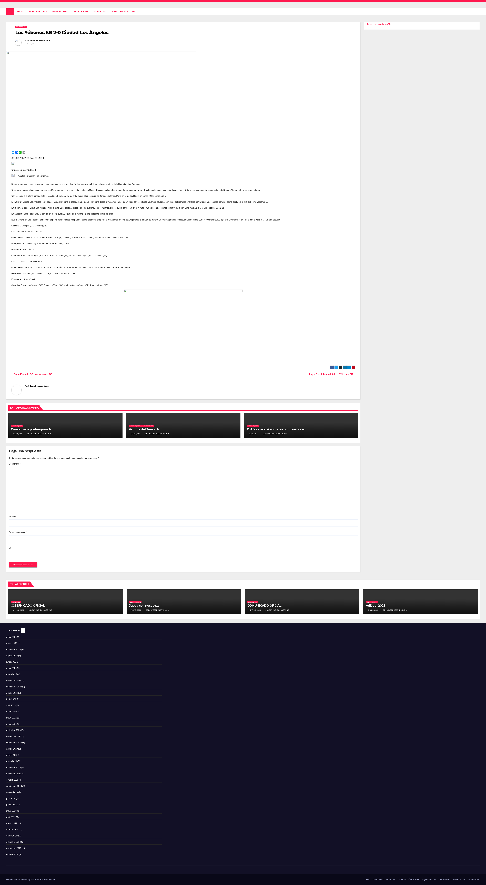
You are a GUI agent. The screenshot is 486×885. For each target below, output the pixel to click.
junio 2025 (11, 662)
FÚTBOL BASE (81, 11)
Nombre (13, 516)
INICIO (20, 11)
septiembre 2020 (14, 743)
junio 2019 (11, 805)
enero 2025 (11, 674)
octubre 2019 (12, 780)
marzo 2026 (11, 643)
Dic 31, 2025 (373, 610)
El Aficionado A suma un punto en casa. (276, 429)
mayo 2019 (11, 811)
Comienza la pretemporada (31, 429)
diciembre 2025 (13, 649)
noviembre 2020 (13, 736)
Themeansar (50, 880)
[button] (478, 11)
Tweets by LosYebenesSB (379, 24)
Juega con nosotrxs (124, 11)
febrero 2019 (12, 829)
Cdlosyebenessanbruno (39, 40)
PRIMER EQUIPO (60, 11)
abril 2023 (11, 705)
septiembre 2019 (14, 786)
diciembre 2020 (13, 730)
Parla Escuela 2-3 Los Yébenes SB (32, 374)
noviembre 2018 (13, 848)
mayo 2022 (11, 718)
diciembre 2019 (13, 767)
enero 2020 (11, 761)
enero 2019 (11, 836)
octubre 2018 (12, 854)
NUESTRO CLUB (37, 11)
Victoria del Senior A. (144, 429)
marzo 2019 (11, 823)
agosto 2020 (12, 749)
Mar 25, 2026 (255, 610)
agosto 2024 (12, 693)
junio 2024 (11, 699)
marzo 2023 (11, 712)
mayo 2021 (11, 724)
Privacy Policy (473, 880)
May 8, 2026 (136, 610)
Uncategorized (147, 426)
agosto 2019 (12, 792)
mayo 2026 (11, 637)
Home (368, 880)
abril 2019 (11, 817)
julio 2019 (10, 798)
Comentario (15, 464)
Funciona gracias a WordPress (17, 880)
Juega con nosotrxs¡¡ (144, 605)
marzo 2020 (11, 755)
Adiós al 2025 (375, 605)
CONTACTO (100, 11)
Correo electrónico (18, 532)
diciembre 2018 (13, 842)
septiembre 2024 (14, 687)
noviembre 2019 (13, 774)
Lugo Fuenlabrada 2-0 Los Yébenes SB (331, 374)
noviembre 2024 (13, 680)
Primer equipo (21, 27)
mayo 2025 (11, 668)
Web (11, 548)
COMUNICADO (16, 602)
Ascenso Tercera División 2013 (383, 880)
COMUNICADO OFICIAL (28, 605)
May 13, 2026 (18, 610)
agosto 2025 (12, 656)
